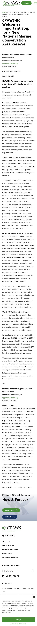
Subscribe (8, 517)
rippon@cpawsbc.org (10, 63)
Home (4, 12)
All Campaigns (7, 542)
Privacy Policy (22, 623)
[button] (34, 597)
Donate (26, 3)
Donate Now (9, 510)
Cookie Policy (14, 623)
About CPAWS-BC (8, 546)
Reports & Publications (10, 549)
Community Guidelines (10, 557)
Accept (18, 620)
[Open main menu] (35, 3)
